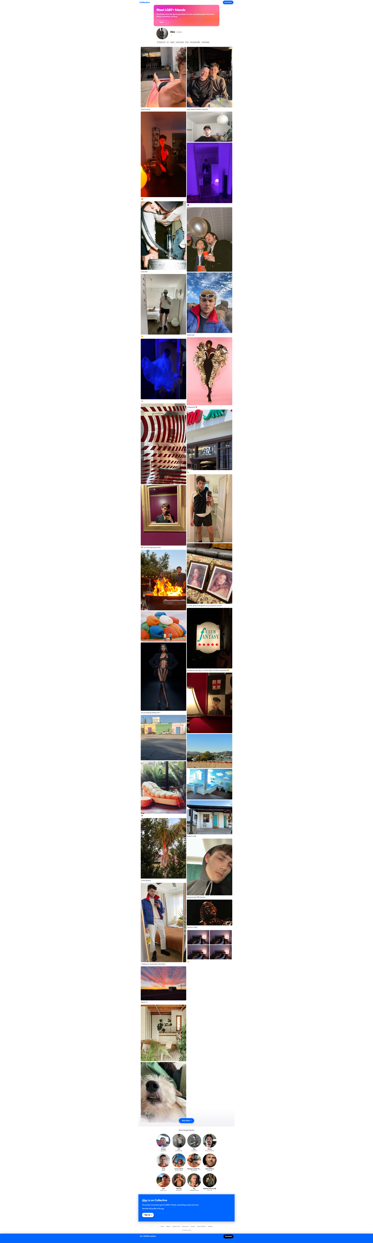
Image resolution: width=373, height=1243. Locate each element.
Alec (145, 1200)
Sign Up (147, 1215)
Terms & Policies (201, 1226)
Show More (186, 1121)
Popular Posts (176, 1226)
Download (228, 2)
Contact (192, 1226)
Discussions (185, 1226)
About (162, 22)
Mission (168, 1226)
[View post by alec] (163, 443)
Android (210, 1226)
